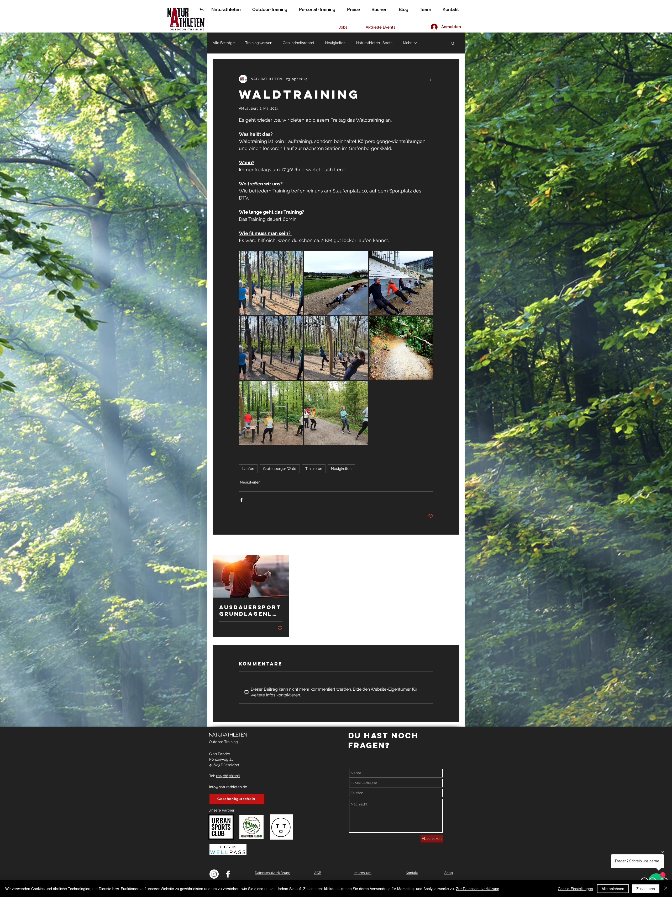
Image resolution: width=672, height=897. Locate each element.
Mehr (407, 43)
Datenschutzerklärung (272, 873)
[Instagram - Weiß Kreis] (214, 874)
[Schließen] (666, 888)
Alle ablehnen (613, 888)
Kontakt (412, 873)
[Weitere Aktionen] (430, 79)
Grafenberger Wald (279, 468)
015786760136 (228, 776)
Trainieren (313, 468)
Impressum (362, 873)
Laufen (248, 468)
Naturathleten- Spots (374, 43)
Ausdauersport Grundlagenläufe (250, 610)
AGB (317, 873)
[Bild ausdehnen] (271, 283)
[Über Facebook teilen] (241, 500)
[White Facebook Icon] (228, 874)
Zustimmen (645, 888)
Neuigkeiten (335, 43)
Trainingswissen (258, 43)
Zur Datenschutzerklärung (477, 888)
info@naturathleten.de (228, 787)
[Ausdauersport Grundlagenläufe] (251, 576)
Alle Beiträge (224, 43)
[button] (452, 43)
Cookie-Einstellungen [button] (575, 888)
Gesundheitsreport (298, 43)
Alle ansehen (448, 545)
